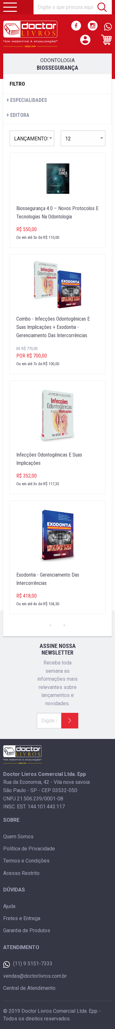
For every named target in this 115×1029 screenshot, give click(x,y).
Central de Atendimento (29, 988)
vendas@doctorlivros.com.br (35, 976)
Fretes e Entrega (21, 918)
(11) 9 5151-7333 (32, 964)
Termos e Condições (26, 861)
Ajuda (9, 906)
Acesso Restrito (21, 873)
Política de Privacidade (29, 849)
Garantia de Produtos (26, 930)
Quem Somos (18, 837)
